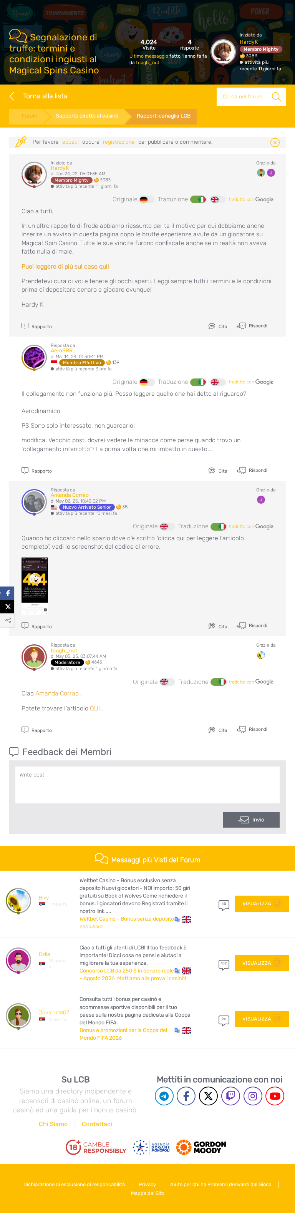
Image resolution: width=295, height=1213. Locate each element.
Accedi (70, 142)
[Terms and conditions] (96, 1147)
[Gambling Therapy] (201, 1147)
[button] (182, 919)
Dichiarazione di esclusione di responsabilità (74, 1184)
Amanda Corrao (70, 495)
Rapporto (41, 326)
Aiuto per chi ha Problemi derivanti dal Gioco (220, 1184)
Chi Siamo (53, 1124)
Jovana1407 (54, 1012)
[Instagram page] (253, 1096)
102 (224, 963)
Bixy (44, 897)
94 (224, 1019)
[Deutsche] (147, 199)
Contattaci (97, 1124)
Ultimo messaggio (149, 56)
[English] (218, 199)
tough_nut (147, 62)
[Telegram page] (164, 1096)
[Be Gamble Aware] (151, 1147)
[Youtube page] (274, 1096)
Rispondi (257, 325)
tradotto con (242, 199)
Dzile (44, 954)
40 (224, 904)
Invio (258, 819)
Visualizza (256, 903)
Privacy (147, 1184)
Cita (222, 326)
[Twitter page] (208, 1096)
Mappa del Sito (147, 1193)
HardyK (249, 42)
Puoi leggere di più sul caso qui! (65, 266)
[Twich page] (230, 1096)
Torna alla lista (45, 96)
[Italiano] (198, 199)
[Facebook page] (186, 1096)
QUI (95, 708)
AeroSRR (62, 350)
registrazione (119, 142)
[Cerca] (276, 97)
